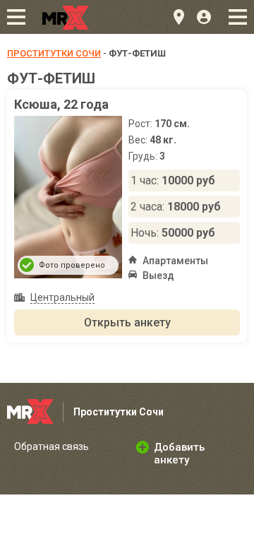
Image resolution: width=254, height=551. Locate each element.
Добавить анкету (179, 453)
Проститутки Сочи (54, 53)
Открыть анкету (127, 322)
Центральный (62, 297)
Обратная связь (51, 446)
